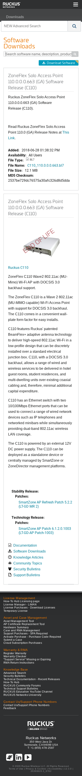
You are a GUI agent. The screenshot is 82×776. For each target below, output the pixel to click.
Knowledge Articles (28, 557)
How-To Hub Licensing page (21, 601)
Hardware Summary (16, 627)
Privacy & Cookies (36, 769)
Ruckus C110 (18, 267)
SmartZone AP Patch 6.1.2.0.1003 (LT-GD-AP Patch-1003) (45, 530)
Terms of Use (16, 769)
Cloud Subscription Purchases (22, 642)
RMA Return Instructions (18, 662)
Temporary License (15, 610)
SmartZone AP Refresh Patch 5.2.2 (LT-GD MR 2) (45, 504)
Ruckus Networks (41, 738)
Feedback (9, 708)
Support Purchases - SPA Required (25, 633)
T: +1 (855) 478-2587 (41, 747)
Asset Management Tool (18, 621)
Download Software (61, 63)
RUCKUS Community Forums (22, 685)
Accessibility (55, 769)
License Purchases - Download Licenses (29, 607)
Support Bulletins (26, 575)
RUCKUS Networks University (22, 694)
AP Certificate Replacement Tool (24, 624)
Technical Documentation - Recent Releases (31, 679)
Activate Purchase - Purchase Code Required (32, 636)
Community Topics (27, 563)
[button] (74, 26)
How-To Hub (11, 682)
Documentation (25, 545)
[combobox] (34, 26)
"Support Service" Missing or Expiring (27, 659)
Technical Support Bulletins (20, 688)
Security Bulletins (26, 569)
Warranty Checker (14, 656)
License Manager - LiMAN (20, 604)
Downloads (15, 17)
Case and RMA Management (21, 630)
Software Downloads (29, 551)
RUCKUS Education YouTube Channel (28, 691)
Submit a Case (12, 639)
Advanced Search (14, 672)
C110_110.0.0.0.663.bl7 (45, 165)
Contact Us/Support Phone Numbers (26, 705)
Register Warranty (14, 653)
